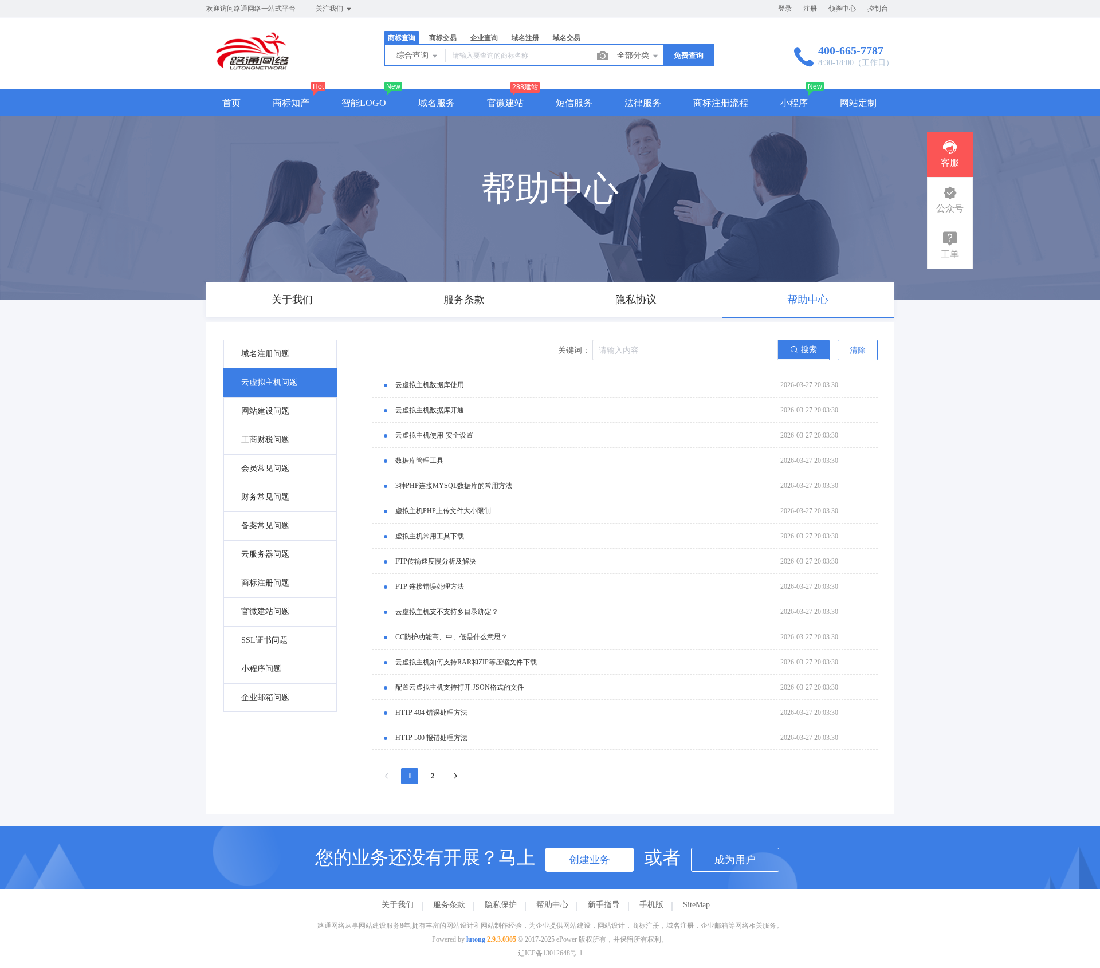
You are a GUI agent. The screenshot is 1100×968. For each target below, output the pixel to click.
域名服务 (436, 103)
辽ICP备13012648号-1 (550, 953)
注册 (810, 9)
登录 (785, 9)
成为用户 (735, 859)
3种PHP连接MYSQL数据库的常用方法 (453, 486)
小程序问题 (261, 668)
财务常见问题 (265, 497)
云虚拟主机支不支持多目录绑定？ (446, 612)
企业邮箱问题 (265, 697)
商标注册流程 (720, 103)
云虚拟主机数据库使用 (429, 385)
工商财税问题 (265, 439)
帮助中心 (552, 904)
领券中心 (842, 9)
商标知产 (291, 103)
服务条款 (449, 904)
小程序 (794, 103)
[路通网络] (256, 65)
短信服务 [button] (574, 103)
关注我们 (330, 9)
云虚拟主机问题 (269, 382)
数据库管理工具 (419, 461)
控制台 (877, 9)
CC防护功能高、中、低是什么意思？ (451, 637)
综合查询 (413, 55)
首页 (231, 103)
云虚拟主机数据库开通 (429, 410)
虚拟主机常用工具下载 (429, 536)
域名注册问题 (265, 353)
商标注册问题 (265, 583)
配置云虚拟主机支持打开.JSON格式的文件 (459, 687)
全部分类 (634, 55)
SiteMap (696, 904)
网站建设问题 (265, 411)
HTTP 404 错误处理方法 (431, 713)
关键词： (574, 350)
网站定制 (858, 103)
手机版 (651, 904)
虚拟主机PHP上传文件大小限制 (443, 511)
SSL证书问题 (264, 640)
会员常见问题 (265, 468)
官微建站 (505, 103)
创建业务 (589, 859)
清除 (858, 350)
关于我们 (398, 904)
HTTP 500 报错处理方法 (431, 738)
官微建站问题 (265, 611)
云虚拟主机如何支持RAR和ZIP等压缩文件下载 (466, 662)
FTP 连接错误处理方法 (429, 587)
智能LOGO (363, 103)
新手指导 (604, 904)
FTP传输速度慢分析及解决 (435, 561)
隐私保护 (501, 904)
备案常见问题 (265, 525)
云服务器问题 (265, 554)
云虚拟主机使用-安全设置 (434, 435)
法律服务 (642, 103)
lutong (475, 939)
